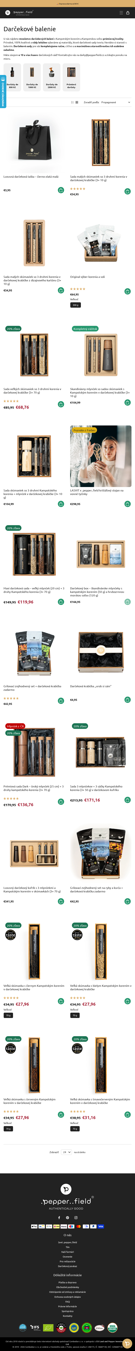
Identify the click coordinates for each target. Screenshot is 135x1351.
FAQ (67, 1301)
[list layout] (72, 102)
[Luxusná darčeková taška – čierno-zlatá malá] (34, 142)
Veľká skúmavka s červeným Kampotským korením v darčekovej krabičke (30, 1100)
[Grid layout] (77, 102)
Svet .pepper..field (67, 1242)
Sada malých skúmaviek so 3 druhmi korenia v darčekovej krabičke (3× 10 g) (98, 178)
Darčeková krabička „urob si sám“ (90, 686)
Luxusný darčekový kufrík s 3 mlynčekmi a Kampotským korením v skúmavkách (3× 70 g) (32, 889)
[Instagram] (76, 1218)
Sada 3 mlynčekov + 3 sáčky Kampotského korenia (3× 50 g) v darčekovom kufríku (96, 787)
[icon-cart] (128, 13)
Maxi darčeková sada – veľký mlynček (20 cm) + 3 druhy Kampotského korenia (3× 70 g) (34, 589)
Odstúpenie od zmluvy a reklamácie (67, 1291)
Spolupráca (67, 1311)
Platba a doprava (67, 1282)
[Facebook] (59, 1218)
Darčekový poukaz (67, 1266)
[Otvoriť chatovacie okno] (127, 1344)
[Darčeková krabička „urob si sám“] (100, 652)
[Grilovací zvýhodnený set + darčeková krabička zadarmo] (34, 652)
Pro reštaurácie (67, 1261)
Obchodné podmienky (67, 1287)
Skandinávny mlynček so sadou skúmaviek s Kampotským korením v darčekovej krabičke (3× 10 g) (100, 392)
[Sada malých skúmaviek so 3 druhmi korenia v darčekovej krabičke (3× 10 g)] (100, 142)
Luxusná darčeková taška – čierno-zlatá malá (31, 176)
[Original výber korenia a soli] (100, 242)
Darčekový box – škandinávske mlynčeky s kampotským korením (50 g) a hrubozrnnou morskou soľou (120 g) (97, 591)
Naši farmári (67, 1251)
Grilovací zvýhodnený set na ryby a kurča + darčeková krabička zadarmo (96, 889)
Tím (67, 1247)
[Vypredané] (127, 602)
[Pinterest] (67, 1218)
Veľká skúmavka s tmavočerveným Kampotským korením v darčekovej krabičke (100, 1100)
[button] (77, 188)
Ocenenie (67, 1256)
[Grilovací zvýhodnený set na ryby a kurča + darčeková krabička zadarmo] (100, 853)
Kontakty (67, 1315)
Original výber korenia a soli (87, 276)
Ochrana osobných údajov (67, 1296)
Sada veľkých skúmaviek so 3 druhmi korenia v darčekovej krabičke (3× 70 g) (32, 390)
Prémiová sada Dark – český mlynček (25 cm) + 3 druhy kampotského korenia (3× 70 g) (34, 787)
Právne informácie (67, 1306)
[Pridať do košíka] (61, 190)
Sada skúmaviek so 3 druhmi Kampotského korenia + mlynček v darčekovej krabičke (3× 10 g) (33, 493)
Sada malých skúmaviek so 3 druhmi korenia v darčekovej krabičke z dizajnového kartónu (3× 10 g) (32, 280)
